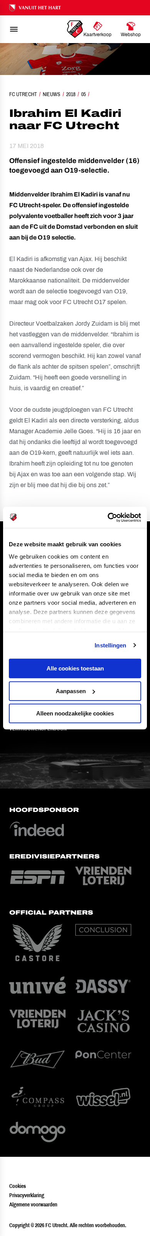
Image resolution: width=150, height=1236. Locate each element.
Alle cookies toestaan (75, 668)
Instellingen (110, 645)
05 (83, 94)
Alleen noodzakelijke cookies (75, 713)
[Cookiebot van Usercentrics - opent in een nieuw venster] (108, 517)
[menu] (13, 29)
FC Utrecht (23, 94)
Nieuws (51, 94)
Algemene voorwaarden (33, 1204)
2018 (70, 94)
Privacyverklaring (26, 1195)
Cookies (17, 1186)
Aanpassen (71, 691)
